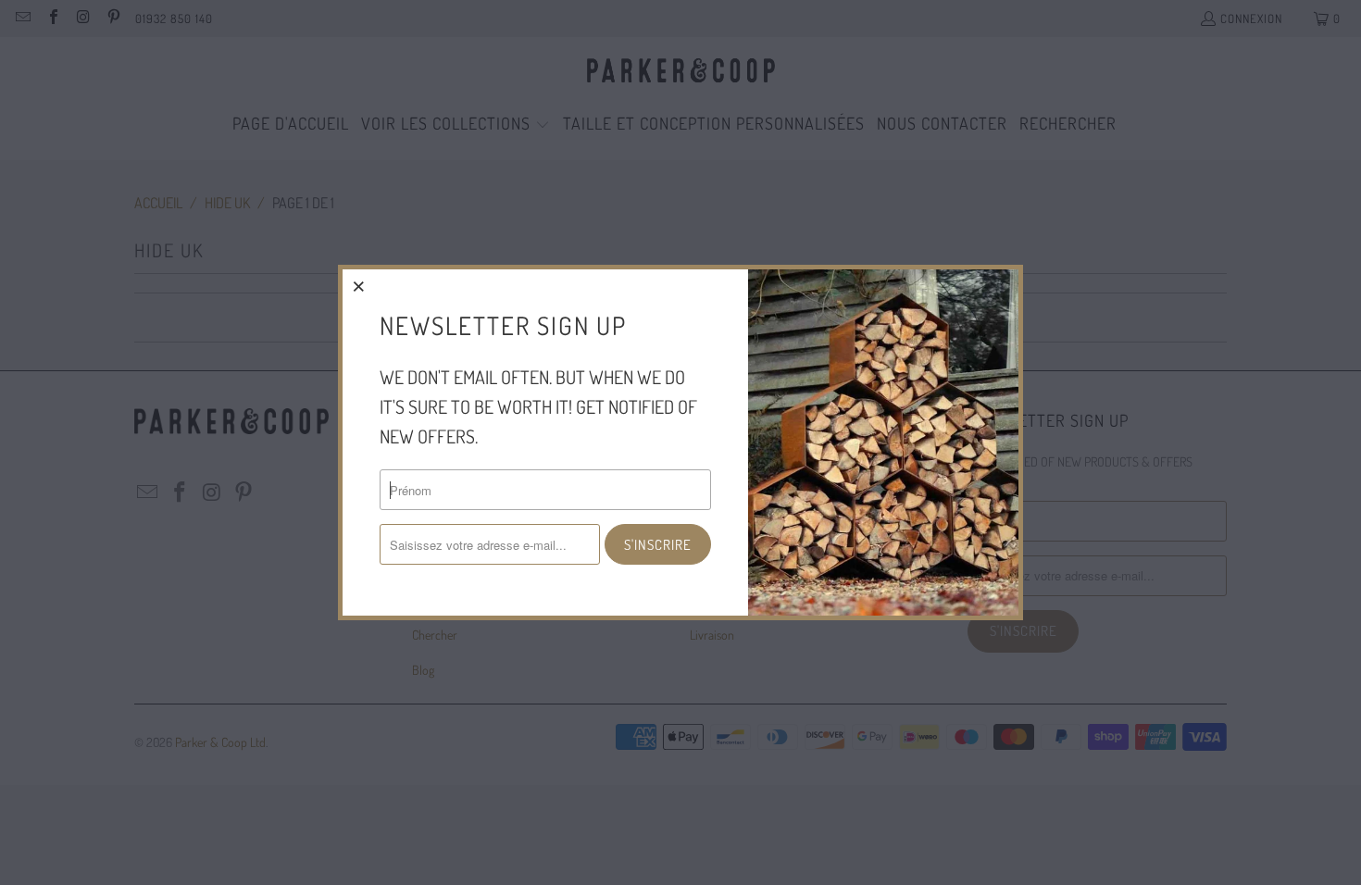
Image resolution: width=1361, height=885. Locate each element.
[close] (359, 286)
